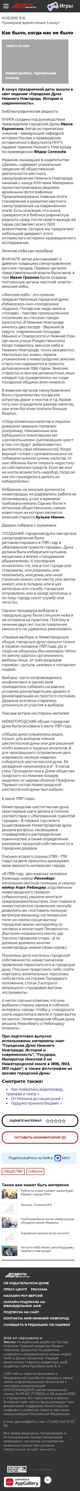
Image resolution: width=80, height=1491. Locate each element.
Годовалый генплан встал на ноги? (45, 1233)
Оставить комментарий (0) (40, 1137)
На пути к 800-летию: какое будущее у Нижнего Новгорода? (47, 1249)
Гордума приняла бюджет (35, 1103)
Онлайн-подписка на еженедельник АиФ (24, 1304)
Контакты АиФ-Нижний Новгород (36, 1318)
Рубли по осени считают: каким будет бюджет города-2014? (47, 1192)
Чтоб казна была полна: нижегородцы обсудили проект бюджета (47, 1220)
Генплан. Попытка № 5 (36, 1205)
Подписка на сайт (21, 1312)
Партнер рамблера (41, 1469)
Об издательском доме (26, 1283)
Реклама (39, 1289)
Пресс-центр (15, 1289)
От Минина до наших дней (35, 1099)
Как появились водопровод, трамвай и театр (34, 1091)
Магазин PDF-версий (23, 1296)
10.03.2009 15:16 (13, 18)
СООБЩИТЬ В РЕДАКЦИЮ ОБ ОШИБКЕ (37, 1325)
